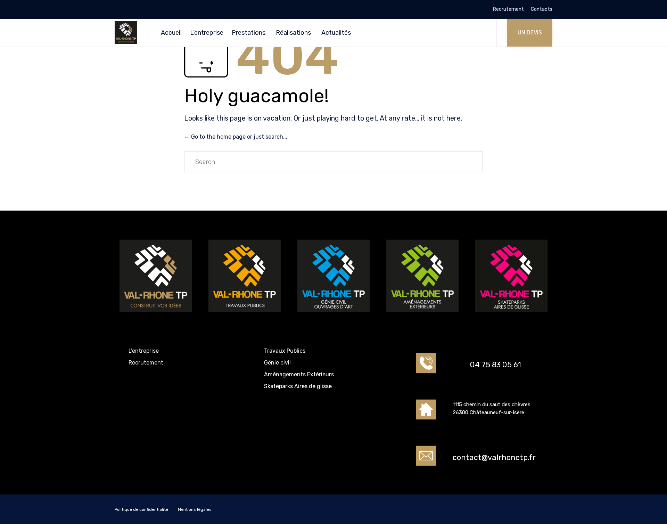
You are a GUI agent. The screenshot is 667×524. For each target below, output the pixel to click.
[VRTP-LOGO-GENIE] (333, 315)
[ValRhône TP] (126, 32)
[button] (529, 33)
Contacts (541, 9)
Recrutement (508, 9)
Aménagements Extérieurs (299, 374)
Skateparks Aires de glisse (298, 386)
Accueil (171, 32)
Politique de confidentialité (141, 509)
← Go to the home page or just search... (235, 136)
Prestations (248, 32)
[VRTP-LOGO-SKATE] (511, 315)
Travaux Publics (284, 350)
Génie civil (277, 362)
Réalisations (293, 32)
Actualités (336, 32)
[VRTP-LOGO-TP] (245, 315)
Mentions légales (195, 509)
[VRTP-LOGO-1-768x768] (156, 315)
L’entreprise (206, 32)
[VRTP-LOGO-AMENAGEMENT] (422, 315)
